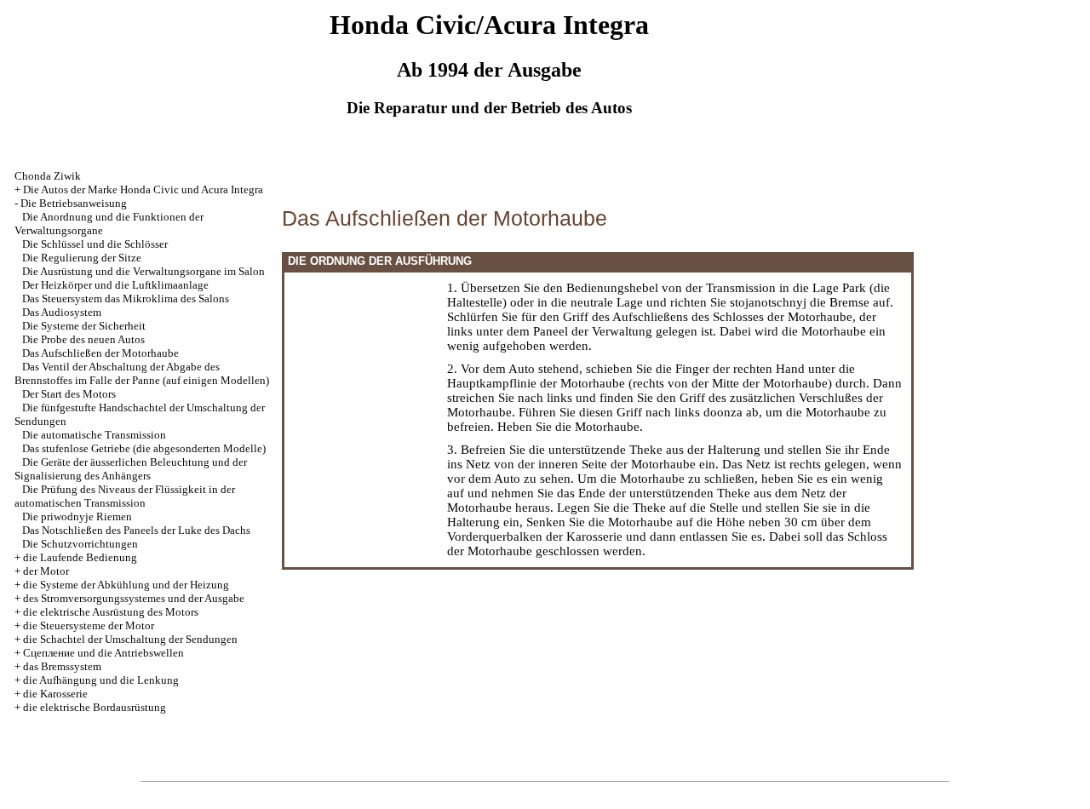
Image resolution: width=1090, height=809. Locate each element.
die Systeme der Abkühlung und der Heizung (126, 584)
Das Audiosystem (61, 312)
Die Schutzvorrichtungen (80, 543)
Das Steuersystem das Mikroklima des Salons (125, 298)
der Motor (46, 571)
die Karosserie (55, 693)
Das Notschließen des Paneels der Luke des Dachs (136, 530)
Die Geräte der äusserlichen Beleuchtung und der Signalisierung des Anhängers (130, 469)
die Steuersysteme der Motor (88, 625)
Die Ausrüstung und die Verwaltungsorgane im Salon (143, 271)
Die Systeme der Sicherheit (84, 325)
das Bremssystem (62, 666)
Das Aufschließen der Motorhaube (100, 353)
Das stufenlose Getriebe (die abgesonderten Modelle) (144, 448)
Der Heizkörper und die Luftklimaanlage (115, 284)
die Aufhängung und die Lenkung (101, 680)
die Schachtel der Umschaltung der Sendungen (130, 639)
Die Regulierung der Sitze (81, 257)
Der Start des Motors (69, 393)
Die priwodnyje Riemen (77, 516)
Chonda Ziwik (47, 175)
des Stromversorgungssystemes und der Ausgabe (133, 598)
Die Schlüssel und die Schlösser (95, 244)
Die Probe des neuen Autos (83, 339)
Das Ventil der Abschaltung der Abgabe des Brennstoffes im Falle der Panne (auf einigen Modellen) (141, 373)
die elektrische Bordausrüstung (94, 707)
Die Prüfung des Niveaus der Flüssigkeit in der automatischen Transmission (124, 496)
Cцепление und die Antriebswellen (103, 652)
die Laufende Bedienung (80, 557)
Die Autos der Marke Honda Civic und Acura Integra (143, 189)
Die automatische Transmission (94, 434)
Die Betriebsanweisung (73, 203)
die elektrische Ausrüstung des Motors (110, 611)
